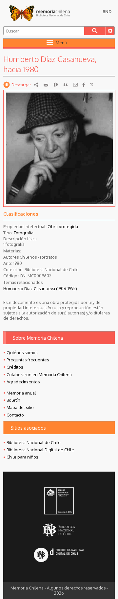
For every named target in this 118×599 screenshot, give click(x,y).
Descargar (21, 84)
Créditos (15, 367)
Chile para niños (22, 457)
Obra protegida (63, 226)
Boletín (13, 400)
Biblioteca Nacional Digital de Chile (40, 449)
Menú (61, 42)
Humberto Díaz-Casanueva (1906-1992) (40, 288)
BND (107, 11)
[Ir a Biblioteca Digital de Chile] (59, 555)
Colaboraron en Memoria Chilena (39, 374)
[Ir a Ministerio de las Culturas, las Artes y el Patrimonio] (59, 501)
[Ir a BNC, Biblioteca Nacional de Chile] (59, 530)
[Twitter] (91, 84)
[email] (75, 84)
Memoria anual (21, 393)
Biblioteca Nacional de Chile (34, 442)
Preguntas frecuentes (28, 359)
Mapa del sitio (20, 407)
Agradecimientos (23, 381)
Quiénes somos (22, 352)
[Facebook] (83, 84)
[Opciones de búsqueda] (109, 31)
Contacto (15, 414)
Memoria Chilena (39, 13)
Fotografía (23, 232)
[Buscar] (94, 31)
